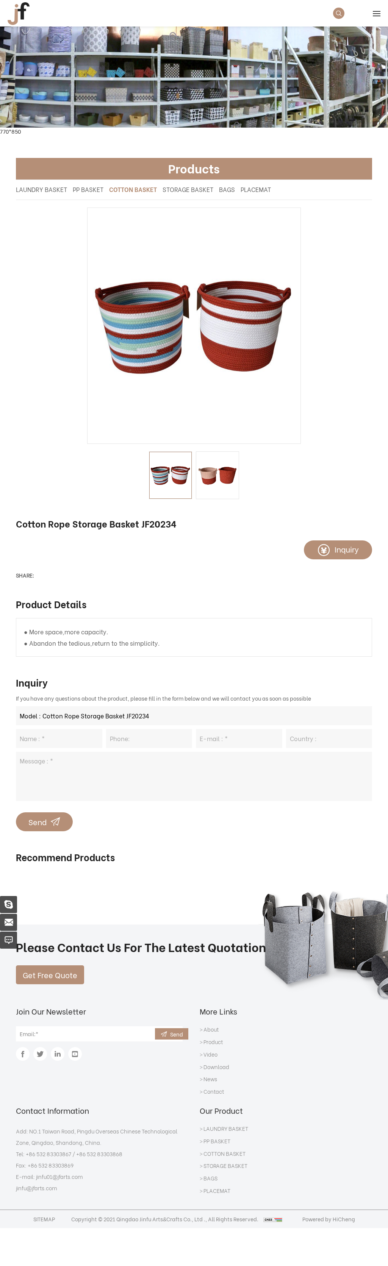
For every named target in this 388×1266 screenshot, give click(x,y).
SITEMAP (44, 1219)
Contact (213, 1091)
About (211, 1029)
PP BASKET (88, 189)
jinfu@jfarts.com (36, 1188)
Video (210, 1054)
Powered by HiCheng (328, 1219)
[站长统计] (272, 1219)
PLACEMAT (256, 189)
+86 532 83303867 (48, 1154)
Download (216, 1067)
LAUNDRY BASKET (41, 189)
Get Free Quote (50, 974)
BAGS (227, 189)
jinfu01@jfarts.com (59, 1176)
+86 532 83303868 (99, 1154)
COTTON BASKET (133, 189)
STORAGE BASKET (188, 189)
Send (37, 821)
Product (213, 1042)
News (210, 1079)
